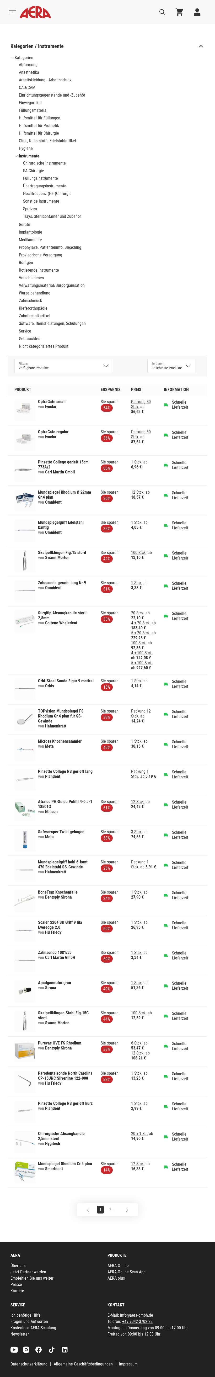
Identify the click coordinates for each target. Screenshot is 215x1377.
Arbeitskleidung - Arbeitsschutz (45, 79)
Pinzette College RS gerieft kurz (65, 1103)
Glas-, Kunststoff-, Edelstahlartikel (47, 140)
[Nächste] (127, 1209)
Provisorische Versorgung (40, 254)
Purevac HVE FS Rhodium (59, 1043)
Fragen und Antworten (29, 1321)
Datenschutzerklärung (28, 1364)
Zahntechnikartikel (34, 315)
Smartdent (54, 1168)
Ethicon (51, 811)
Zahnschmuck (30, 300)
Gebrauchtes (29, 338)
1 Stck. (136, 462)
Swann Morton (57, 557)
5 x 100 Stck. (142, 662)
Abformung (28, 64)
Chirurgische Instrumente (44, 163)
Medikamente (30, 239)
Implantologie (30, 232)
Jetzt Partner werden (28, 1271)
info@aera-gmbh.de (136, 1315)
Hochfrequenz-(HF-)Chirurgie (47, 193)
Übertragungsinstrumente (44, 185)
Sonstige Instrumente (41, 201)
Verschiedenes (31, 277)
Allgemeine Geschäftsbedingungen (83, 1364)
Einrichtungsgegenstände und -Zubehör (52, 95)
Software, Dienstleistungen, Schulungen (52, 323)
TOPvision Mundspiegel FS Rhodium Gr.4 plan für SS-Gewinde (61, 716)
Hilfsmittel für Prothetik (39, 125)
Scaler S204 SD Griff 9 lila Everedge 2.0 (60, 925)
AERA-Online (118, 1265)
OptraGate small (52, 401)
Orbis (49, 685)
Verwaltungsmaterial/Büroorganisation (52, 285)
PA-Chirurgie (33, 170)
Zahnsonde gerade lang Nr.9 (62, 582)
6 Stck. (136, 1043)
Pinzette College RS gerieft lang (65, 771)
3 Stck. (136, 831)
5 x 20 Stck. (140, 632)
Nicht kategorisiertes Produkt (43, 346)
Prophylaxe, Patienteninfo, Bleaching (50, 247)
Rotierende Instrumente (39, 270)
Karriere (17, 1290)
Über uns (17, 1265)
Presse (16, 1284)
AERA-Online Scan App (127, 1271)
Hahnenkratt (55, 726)
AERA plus (116, 1278)
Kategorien (24, 57)
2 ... (112, 1209)
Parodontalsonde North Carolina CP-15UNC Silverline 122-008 (65, 1076)
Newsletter (19, 1334)
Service (25, 331)
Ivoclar (50, 406)
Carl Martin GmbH (60, 471)
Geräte (24, 224)
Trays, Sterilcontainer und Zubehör (52, 216)
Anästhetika (29, 72)
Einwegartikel (30, 102)
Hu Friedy (53, 932)
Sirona (50, 987)
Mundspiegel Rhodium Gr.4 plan (65, 1163)
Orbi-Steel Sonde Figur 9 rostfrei (66, 680)
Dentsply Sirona (58, 897)
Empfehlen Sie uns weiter (31, 1278)
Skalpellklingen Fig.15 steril (62, 552)
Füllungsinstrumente (40, 178)
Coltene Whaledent (61, 622)
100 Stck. (139, 552)
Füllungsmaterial (33, 110)
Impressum (128, 1364)
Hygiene (26, 148)
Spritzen (30, 208)
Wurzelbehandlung (34, 293)
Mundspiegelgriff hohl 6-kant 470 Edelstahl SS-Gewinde (63, 864)
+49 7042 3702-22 (137, 1321)
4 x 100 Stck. (142, 652)
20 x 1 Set (139, 1133)
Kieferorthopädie (33, 308)
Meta (49, 746)
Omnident (53, 502)
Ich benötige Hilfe (25, 1315)
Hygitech (52, 1143)
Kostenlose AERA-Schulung (33, 1327)
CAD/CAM (27, 87)
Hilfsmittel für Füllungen (39, 117)
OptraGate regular (53, 431)
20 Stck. (137, 612)
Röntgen (26, 262)
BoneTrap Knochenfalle (58, 892)
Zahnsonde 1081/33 (55, 952)
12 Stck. (137, 492)
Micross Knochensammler (60, 741)
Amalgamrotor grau (54, 982)
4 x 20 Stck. (140, 622)
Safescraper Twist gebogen (61, 831)
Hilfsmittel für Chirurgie (39, 133)
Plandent (52, 776)
